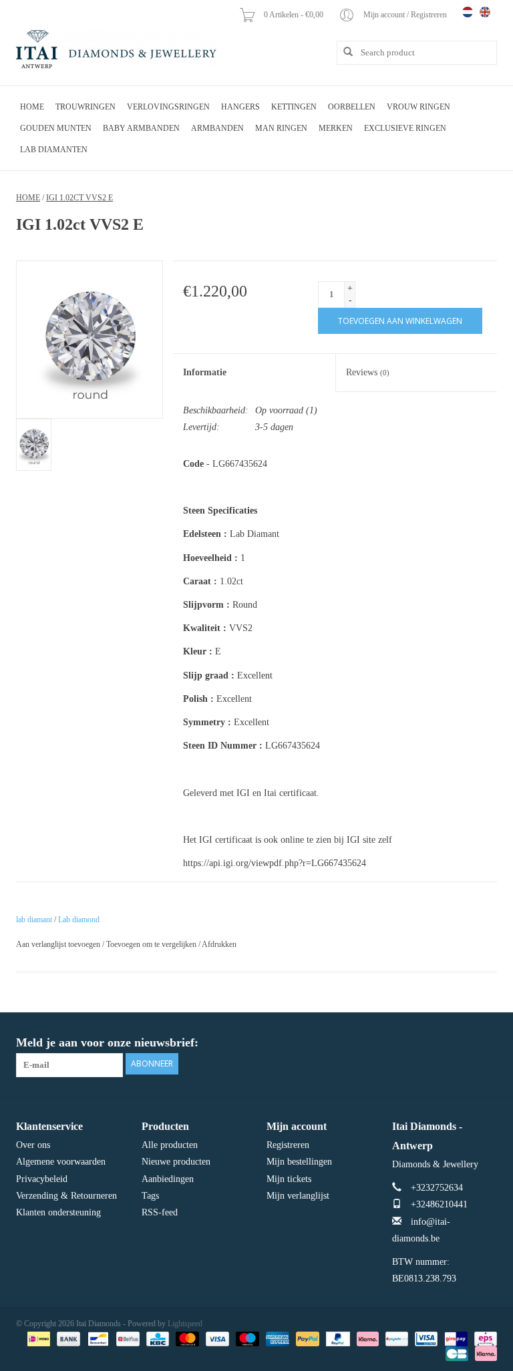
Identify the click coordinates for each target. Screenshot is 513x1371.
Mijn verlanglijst (298, 1196)
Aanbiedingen (168, 1179)
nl (467, 12)
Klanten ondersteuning (58, 1212)
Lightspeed (185, 1323)
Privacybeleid (41, 1179)
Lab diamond (79, 919)
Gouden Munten (56, 128)
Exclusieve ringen (405, 128)
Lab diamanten (54, 149)
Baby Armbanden (141, 128)
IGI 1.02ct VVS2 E (79, 197)
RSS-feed (160, 1212)
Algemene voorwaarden (61, 1162)
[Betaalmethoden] (37, 1338)
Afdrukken (219, 944)
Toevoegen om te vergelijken (152, 944)
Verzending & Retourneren (66, 1196)
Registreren (288, 1145)
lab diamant (34, 919)
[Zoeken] (343, 52)
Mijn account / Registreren (406, 14)
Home (32, 107)
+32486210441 (439, 1204)
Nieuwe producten (176, 1162)
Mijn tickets (289, 1179)
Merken (336, 128)
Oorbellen (351, 107)
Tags (150, 1196)
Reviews (367, 372)
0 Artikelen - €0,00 (294, 14)
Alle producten (170, 1145)
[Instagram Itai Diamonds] (486, 1043)
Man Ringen (281, 128)
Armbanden (217, 128)
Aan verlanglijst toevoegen (58, 944)
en (485, 12)
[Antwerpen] (116, 50)
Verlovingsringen (168, 107)
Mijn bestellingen (299, 1162)
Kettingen (294, 107)
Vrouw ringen (418, 107)
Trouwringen (85, 107)
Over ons (33, 1145)
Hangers (240, 107)
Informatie (204, 372)
